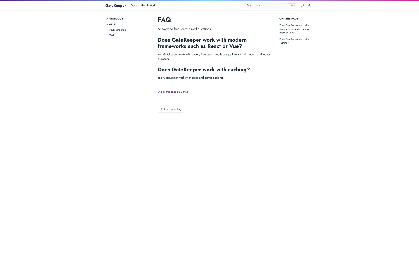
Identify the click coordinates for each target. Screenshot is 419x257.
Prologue (116, 18)
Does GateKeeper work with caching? (294, 41)
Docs (134, 5)
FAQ (111, 35)
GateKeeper (115, 5)
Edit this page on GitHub (174, 92)
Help (112, 24)
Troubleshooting (117, 30)
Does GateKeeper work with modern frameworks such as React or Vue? (294, 28)
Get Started (148, 5)
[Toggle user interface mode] (310, 5)
